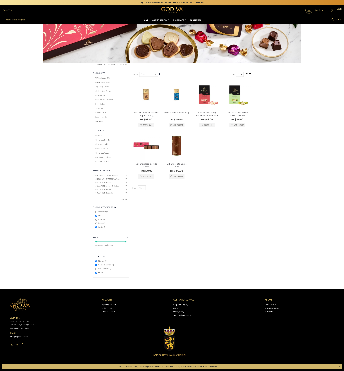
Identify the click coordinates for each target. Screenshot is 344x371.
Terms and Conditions (182, 315)
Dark (101, 219)
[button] (331, 10)
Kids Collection (101, 148)
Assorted (103, 211)
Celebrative (100, 95)
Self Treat (99, 108)
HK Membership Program (14, 19)
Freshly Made (101, 117)
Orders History (107, 308)
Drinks (102, 223)
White (102, 227)
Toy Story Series (102, 86)
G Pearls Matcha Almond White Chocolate (237, 114)
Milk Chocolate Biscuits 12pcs (146, 165)
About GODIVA (270, 305)
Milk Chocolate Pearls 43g (176, 112)
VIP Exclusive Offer (103, 78)
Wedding (99, 121)
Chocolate (111, 64)
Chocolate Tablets (102, 144)
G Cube (98, 135)
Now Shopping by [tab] (102, 170)
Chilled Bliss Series (103, 91)
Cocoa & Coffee (102, 161)
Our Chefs (269, 312)
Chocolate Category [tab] (104, 207)
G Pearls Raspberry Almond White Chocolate (207, 114)
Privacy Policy (178, 312)
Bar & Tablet (105, 268)
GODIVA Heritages (272, 308)
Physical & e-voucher (104, 99)
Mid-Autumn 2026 (102, 82)
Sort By (135, 74)
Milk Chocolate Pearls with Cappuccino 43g (146, 114)
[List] (250, 74)
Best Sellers (100, 104)
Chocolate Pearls (102, 140)
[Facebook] (22, 344)
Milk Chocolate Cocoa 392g (177, 165)
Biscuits (103, 261)
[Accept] (339, 366)
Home (99, 64)
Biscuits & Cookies (103, 157)
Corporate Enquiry (180, 305)
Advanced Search (108, 312)
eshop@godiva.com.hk (19, 336)
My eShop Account (109, 305)
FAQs (175, 308)
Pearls (102, 272)
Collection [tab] (99, 256)
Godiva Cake (100, 112)
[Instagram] (17, 344)
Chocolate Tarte (102, 153)
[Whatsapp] (12, 345)
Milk (101, 215)
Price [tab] (95, 237)
